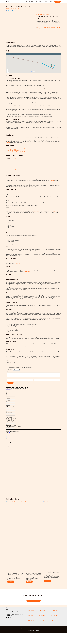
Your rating (10, 369)
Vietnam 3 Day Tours (41, 12)
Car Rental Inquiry (54, 615)
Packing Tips (41, 617)
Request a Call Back (54, 620)
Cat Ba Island (16, 162)
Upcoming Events (31, 620)
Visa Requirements (42, 610)
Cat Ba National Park (22, 162)
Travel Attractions (31, 610)
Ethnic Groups (30, 612)
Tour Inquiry (53, 612)
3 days (15, 169)
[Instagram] (10, 617)
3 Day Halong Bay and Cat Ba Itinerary (14, 152)
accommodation (40, 287)
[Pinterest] (10, 10)
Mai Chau (7, 203)
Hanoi (15, 158)
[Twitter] (8, 10)
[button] (33, 1)
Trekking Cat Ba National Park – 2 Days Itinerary (16, 148)
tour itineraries (14, 177)
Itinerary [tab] (7, 40)
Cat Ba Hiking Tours (47, 27)
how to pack (27, 271)
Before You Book (42, 615)
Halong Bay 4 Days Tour (12, 149)
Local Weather (30, 622)
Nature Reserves (30, 617)
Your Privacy (41, 620)
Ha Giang (53, 211)
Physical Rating (42, 612)
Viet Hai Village (36, 162)
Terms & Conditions (42, 622)
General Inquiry (54, 610)
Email (35, 377)
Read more (11, 581)
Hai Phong (28, 162)
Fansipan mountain (36, 211)
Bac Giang (30, 198)
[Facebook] (6, 10)
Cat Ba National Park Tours (40, 14)
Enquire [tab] (27, 40)
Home (37, 12)
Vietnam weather (18, 263)
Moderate (15, 164)
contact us (8, 142)
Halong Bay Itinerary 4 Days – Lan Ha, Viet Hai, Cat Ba (17, 151)
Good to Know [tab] (17, 40)
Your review (10, 371)
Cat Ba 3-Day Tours (40, 27)
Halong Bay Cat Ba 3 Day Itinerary (14, 150)
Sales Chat (53, 617)
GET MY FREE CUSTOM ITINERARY (33, 600)
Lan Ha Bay (32, 162)
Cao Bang (56, 211)
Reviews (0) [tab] (23, 40)
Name (8, 377)
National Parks (30, 615)
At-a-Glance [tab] (12, 40)
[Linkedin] (12, 10)
